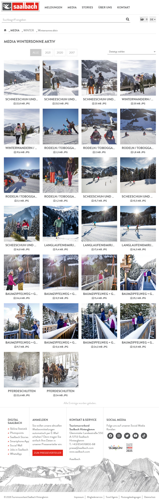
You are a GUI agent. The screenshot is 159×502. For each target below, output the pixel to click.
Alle (36, 53)
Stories (87, 7)
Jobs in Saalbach (19, 450)
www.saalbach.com (79, 452)
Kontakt (123, 7)
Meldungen (53, 7)
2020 (60, 53)
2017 (72, 53)
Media (72, 7)
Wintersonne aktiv (48, 30)
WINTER (28, 30)
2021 (48, 53)
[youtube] (135, 436)
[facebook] (110, 436)
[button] (144, 19)
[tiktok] (144, 436)
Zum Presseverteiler (47, 453)
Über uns (105, 7)
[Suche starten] (127, 19)
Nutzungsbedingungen (131, 497)
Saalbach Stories (19, 437)
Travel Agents (112, 497)
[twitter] (127, 436)
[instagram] (119, 436)
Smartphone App (19, 441)
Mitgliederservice (94, 497)
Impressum (79, 497)
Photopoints (17, 433)
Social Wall (16, 445)
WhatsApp (16, 454)
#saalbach (74, 459)
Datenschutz (149, 497)
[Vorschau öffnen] (22, 78)
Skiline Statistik (18, 429)
